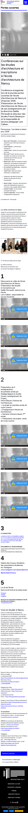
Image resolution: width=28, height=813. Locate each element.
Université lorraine (14, 787)
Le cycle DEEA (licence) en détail (12, 537)
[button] (26, 236)
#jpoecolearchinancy (8, 573)
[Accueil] (14, 775)
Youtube (3, 594)
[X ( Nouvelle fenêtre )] (10, 802)
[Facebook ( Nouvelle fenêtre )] (12, 802)
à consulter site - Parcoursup (8, 199)
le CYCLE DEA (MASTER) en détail (12, 539)
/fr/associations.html (6, 603)
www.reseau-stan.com (10, 739)
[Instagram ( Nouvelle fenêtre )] (17, 802)
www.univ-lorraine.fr (12, 717)
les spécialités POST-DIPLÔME (11, 540)
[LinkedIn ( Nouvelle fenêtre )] (14, 802)
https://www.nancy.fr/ (17, 689)
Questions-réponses (8, 753)
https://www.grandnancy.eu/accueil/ (15, 696)
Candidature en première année (12, 536)
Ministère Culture (14, 784)
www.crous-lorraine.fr (13, 724)
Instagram (3, 596)
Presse (14, 790)
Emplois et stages (14, 797)
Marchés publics (14, 794)
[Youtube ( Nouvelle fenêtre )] (15, 802)
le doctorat (5, 542)
